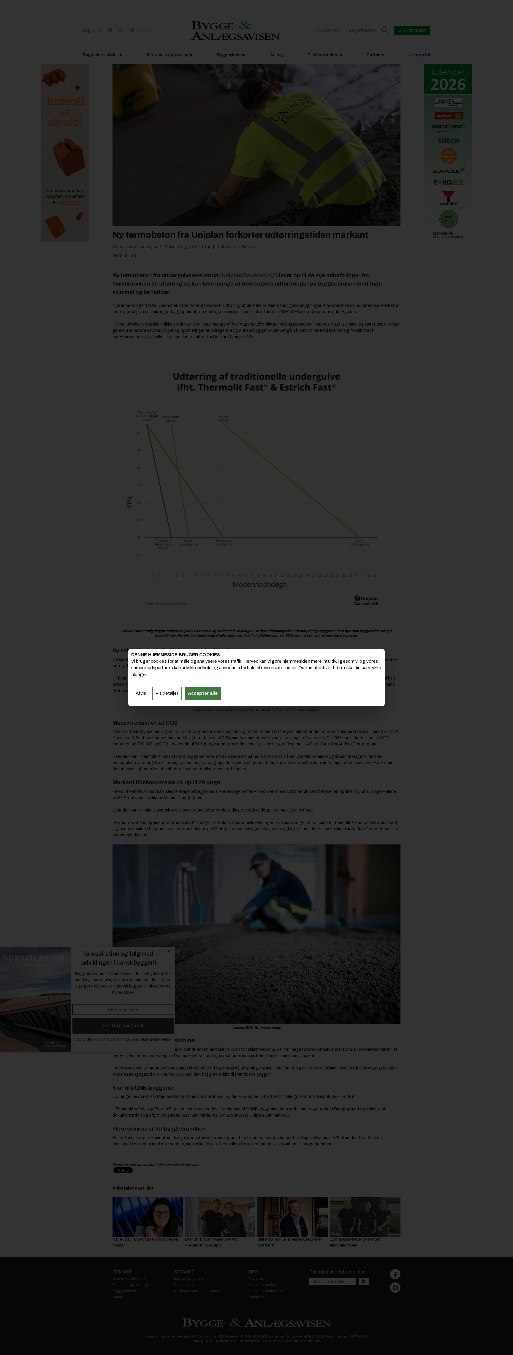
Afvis (141, 693)
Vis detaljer (167, 693)
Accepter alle (203, 693)
